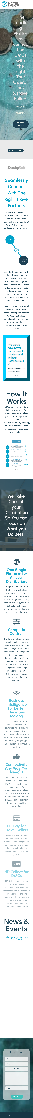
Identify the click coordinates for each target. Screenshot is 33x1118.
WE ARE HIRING (15, 150)
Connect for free (20, 124)
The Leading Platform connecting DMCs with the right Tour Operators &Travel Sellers (21, 57)
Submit (16, 1097)
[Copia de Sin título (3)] (16, 472)
